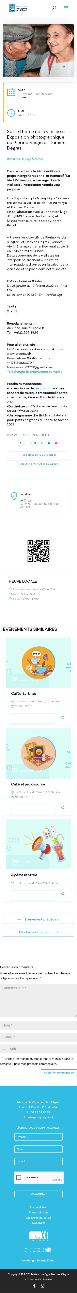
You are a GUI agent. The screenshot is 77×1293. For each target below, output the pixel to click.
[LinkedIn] (34, 443)
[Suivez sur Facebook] (34, 1285)
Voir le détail (33, 718)
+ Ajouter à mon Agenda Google (38, 463)
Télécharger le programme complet (34, 372)
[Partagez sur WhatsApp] (41, 443)
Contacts (38, 1222)
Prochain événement (35, 932)
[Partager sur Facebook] (20, 443)
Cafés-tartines (24, 693)
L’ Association (38, 1212)
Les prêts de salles (38, 1217)
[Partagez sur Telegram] (49, 443)
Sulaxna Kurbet (46, 1260)
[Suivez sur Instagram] (42, 1285)
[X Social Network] (27, 443)
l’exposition (43, 388)
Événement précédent (42, 919)
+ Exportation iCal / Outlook (39, 454)
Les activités (38, 1207)
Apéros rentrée (24, 875)
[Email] (56, 443)
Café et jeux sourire (28, 784)
